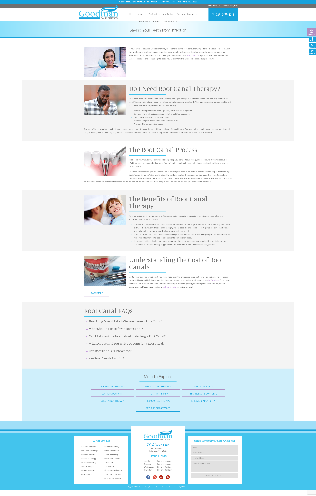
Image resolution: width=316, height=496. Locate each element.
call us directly (169, 287)
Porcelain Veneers (111, 451)
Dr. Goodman (213, 280)
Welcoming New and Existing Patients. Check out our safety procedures (158, 2)
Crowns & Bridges (87, 466)
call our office (193, 55)
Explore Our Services (158, 408)
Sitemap (158, 487)
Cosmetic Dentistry (113, 394)
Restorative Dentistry (158, 386)
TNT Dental (184, 487)
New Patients (168, 14)
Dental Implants (203, 386)
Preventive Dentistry (112, 386)
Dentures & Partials (87, 470)
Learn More (96, 293)
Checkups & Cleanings (89, 451)
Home (132, 14)
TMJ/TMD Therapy (158, 394)
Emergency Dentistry (203, 401)
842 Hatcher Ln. (158, 449)
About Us (142, 14)
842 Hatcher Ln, (222, 5)
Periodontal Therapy (158, 401)
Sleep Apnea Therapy (112, 401)
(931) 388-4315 (225, 14)
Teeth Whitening (111, 455)
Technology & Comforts (203, 394)
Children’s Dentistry (87, 455)
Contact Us (192, 14)
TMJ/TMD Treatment (112, 474)
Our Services (154, 14)
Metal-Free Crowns (111, 459)
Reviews (181, 14)
